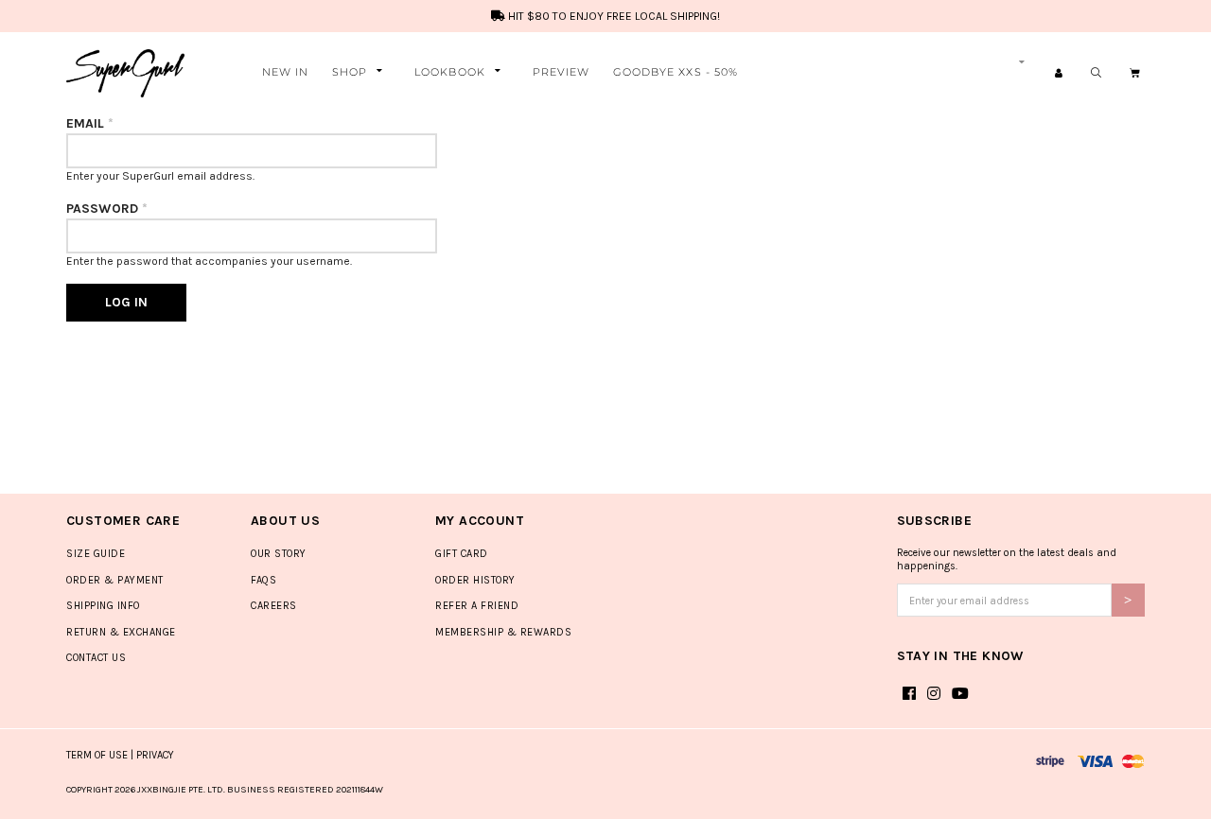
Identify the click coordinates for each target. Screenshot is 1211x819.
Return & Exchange (121, 632)
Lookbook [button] (449, 71)
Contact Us (96, 658)
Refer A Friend (476, 606)
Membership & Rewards (503, 632)
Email (90, 123)
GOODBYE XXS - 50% (676, 71)
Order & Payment (115, 580)
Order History (475, 580)
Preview (561, 71)
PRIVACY (155, 755)
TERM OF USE (97, 755)
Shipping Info (103, 606)
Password (107, 208)
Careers (274, 606)
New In (285, 71)
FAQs (263, 580)
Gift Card (461, 554)
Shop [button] (349, 71)
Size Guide (95, 554)
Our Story (279, 554)
